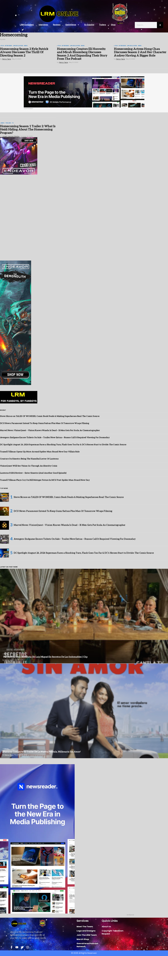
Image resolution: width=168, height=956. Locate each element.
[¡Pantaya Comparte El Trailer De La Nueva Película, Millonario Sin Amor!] (84, 711)
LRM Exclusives (27, 25)
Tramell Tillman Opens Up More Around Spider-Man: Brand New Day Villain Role (39, 452)
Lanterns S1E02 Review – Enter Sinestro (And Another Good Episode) (33, 473)
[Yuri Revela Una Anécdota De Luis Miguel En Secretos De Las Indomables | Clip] (84, 616)
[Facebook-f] (11, 947)
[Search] (160, 25)
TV (13, 123)
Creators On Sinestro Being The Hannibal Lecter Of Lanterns (29, 459)
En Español (89, 25)
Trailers (102, 25)
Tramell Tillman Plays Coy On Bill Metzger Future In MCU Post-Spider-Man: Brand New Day (45, 480)
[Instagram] (27, 947)
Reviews (56, 25)
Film (2, 45)
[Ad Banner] (84, 91)
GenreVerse (70, 25)
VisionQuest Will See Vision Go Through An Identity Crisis (28, 466)
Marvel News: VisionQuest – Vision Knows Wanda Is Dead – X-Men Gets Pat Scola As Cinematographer (50, 430)
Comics (5, 654)
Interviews (43, 25)
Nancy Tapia (9, 660)
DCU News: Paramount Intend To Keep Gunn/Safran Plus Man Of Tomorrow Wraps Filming (44, 423)
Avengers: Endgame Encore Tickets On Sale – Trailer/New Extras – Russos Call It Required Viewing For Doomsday (55, 437)
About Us (106, 926)
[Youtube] (16, 947)
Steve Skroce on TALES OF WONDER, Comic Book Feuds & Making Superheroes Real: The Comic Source (49, 416)
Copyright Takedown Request (112, 932)
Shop (113, 25)
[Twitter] (22, 947)
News (25, 45)
